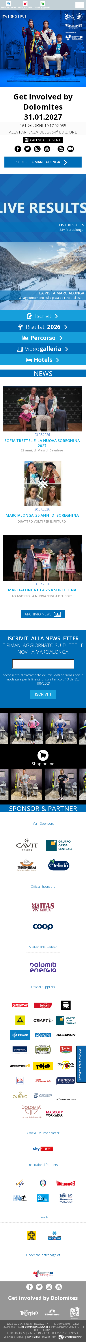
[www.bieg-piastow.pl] (32, 1241)
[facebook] (18, 149)
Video (42, 349)
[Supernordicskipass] (20, 1203)
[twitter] (27, 149)
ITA (4, 16)
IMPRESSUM (33, 1336)
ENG (13, 16)
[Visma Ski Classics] (74, 17)
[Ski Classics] (43, 1203)
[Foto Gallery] (61, 149)
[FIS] (43, 1152)
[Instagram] (37, 149)
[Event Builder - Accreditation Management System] (69, 1336)
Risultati (42, 327)
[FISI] (43, 1188)
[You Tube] (47, 149)
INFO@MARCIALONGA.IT (34, 1326)
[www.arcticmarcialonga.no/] (54, 1241)
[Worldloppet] (74, 26)
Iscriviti (43, 316)
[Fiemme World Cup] (66, 1203)
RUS (23, 16)
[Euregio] (74, 36)
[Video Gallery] (70, 149)
